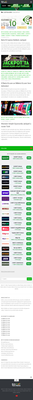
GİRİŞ (28, 157)
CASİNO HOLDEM (5, 33)
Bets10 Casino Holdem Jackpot (13, 40)
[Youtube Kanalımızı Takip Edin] (31, 148)
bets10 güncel (10, 75)
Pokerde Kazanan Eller (22, 35)
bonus (3, 119)
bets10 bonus (5, 32)
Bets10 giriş (18, 73)
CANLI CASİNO (25, 32)
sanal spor (4, 78)
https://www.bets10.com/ (8, 271)
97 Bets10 (3, 71)
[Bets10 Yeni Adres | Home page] (7, 2)
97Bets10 (9, 71)
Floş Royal (13, 33)
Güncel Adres (21, 33)
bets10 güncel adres (20, 75)
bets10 (3, 117)
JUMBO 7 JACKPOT (6, 35)
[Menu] (31, 2)
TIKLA (28, 167)
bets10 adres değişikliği (7, 73)
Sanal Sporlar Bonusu (14, 78)
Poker (13, 35)
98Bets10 (21, 71)
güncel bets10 (12, 77)
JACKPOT (27, 33)
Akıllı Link (27, 71)
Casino (7, 119)
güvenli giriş (20, 77)
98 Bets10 (15, 71)
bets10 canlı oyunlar (15, 32)
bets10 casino (18, 117)
